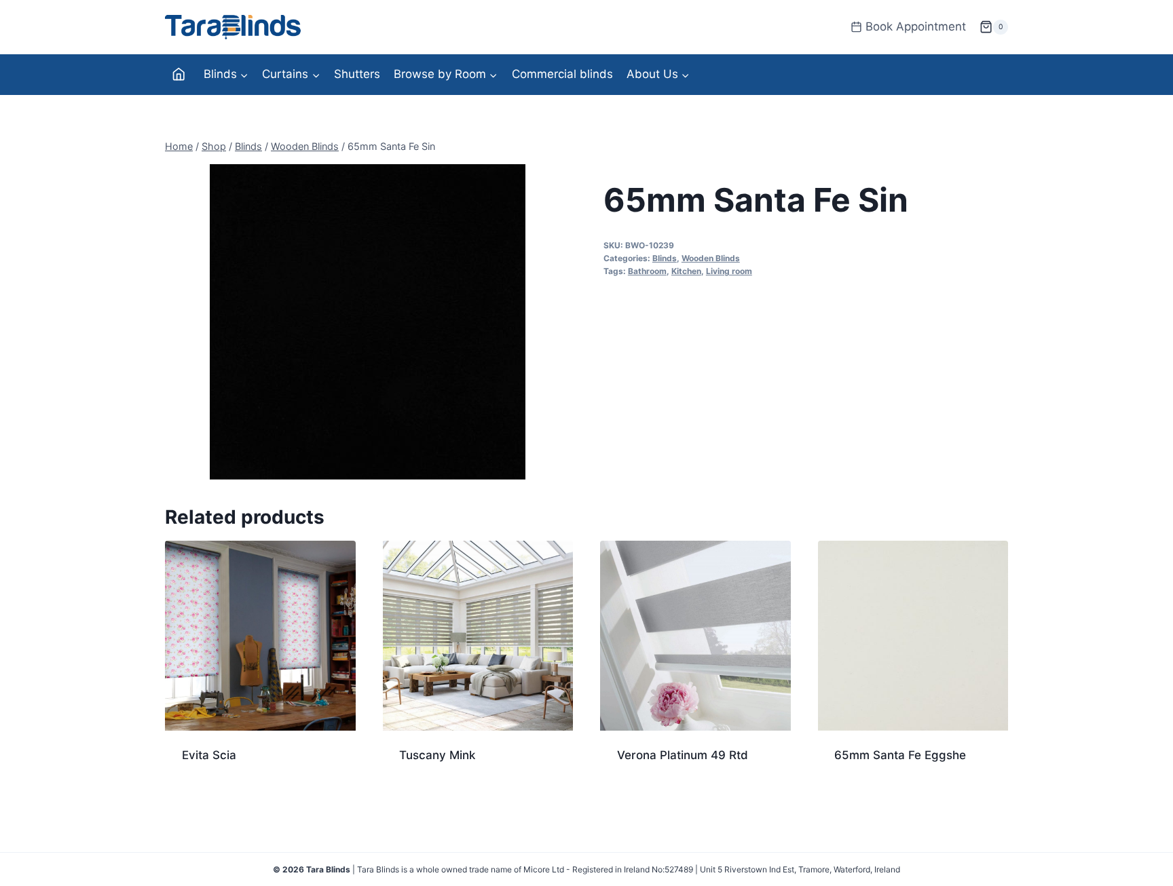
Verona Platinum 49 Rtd (682, 755)
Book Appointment (915, 26)
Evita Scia (209, 755)
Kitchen (686, 271)
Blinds (664, 258)
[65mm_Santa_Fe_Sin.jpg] (367, 322)
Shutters (357, 74)
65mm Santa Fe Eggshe (900, 755)
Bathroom (647, 271)
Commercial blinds (562, 74)
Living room (729, 271)
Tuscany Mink (437, 755)
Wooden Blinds (711, 258)
